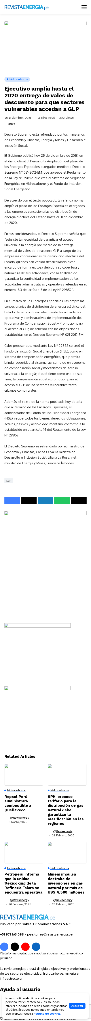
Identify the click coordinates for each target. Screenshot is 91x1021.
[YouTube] (25, 947)
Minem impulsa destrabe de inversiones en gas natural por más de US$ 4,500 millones (66, 883)
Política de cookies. (47, 1013)
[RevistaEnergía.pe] (32, 7)
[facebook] (4, 947)
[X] (15, 947)
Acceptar (77, 1005)
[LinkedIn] (36, 947)
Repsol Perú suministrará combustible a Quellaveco (17, 803)
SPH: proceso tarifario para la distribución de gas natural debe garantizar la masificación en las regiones (66, 810)
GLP (8, 480)
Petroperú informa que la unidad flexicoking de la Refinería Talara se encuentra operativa (23, 883)
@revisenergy (19, 817)
